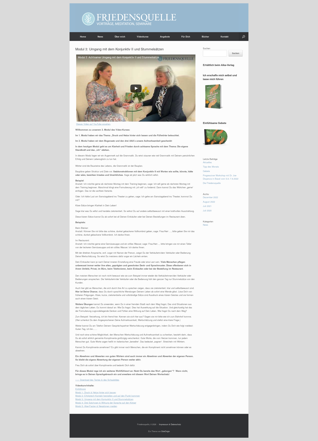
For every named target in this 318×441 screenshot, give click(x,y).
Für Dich (185, 36)
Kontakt (224, 36)
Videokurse (142, 36)
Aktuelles (207, 162)
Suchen (206, 48)
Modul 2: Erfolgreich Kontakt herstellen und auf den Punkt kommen (107, 395)
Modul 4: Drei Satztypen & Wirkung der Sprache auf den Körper (105, 402)
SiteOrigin (165, 431)
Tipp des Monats (211, 166)
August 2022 (209, 201)
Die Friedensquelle (212, 183)
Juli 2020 (207, 210)
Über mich (120, 36)
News (100, 36)
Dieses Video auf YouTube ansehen (93, 124)
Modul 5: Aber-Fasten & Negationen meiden (96, 406)
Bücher (205, 36)
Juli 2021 (207, 206)
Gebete (206, 171)
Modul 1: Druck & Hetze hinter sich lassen (95, 392)
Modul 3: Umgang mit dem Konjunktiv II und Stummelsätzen (104, 399)
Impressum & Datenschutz (170, 424)
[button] (243, 36)
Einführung (80, 388)
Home (83, 36)
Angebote (165, 36)
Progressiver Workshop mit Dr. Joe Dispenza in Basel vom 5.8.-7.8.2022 (220, 177)
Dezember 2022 (210, 197)
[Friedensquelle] (157, 17)
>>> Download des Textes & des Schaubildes (97, 379)
